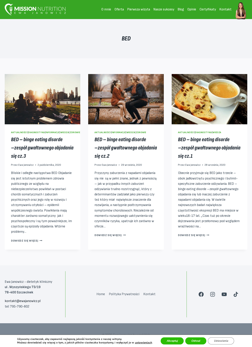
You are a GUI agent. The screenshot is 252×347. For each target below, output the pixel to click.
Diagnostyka (36, 132)
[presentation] (42, 99)
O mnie (106, 9)
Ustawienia (221, 341)
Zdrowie (75, 132)
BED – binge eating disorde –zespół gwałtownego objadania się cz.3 (42, 147)
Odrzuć (195, 341)
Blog (181, 9)
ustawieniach (143, 342)
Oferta (119, 9)
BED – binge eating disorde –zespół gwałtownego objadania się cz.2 (125, 147)
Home (100, 294)
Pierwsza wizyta (138, 9)
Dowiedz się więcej (26, 240)
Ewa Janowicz (26, 165)
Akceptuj (172, 341)
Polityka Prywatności (124, 294)
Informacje (52, 132)
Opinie (191, 9)
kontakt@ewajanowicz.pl (23, 301)
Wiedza (64, 132)
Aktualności (19, 132)
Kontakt (225, 9)
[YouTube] (224, 294)
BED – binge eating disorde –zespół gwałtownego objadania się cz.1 (209, 147)
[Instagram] (213, 294)
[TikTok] (236, 294)
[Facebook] (201, 294)
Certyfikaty (207, 9)
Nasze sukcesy (163, 9)
